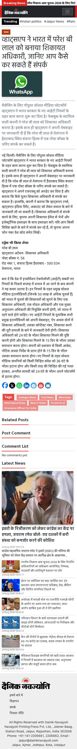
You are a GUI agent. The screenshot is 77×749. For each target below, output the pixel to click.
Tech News (47, 397)
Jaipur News (55, 21)
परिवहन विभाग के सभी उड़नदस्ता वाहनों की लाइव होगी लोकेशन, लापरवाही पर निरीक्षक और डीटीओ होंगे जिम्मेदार (47, 622)
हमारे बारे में (16, 695)
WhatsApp (65, 397)
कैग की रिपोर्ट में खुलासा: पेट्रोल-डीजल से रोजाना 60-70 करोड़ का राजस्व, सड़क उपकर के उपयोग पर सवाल (47, 641)
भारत (6, 32)
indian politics (32, 21)
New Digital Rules (14, 402)
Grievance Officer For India (20, 408)
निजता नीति (17, 713)
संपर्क (13, 707)
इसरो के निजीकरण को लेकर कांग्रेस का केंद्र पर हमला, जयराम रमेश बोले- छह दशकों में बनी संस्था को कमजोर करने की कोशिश (38, 535)
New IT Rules (38, 402)
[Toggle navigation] (67, 11)
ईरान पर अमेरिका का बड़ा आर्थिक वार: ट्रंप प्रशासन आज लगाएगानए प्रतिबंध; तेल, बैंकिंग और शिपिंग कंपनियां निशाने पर (46, 585)
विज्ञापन (14, 701)
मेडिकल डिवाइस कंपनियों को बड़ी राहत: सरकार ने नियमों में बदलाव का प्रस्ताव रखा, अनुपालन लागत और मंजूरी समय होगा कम (47, 660)
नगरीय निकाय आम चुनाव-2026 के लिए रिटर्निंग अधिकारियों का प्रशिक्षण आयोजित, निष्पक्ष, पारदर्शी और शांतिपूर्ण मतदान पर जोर (47, 566)
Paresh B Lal (58, 402)
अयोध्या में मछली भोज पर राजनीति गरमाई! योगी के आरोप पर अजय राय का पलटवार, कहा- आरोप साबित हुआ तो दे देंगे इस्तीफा (47, 604)
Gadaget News (27, 397)
